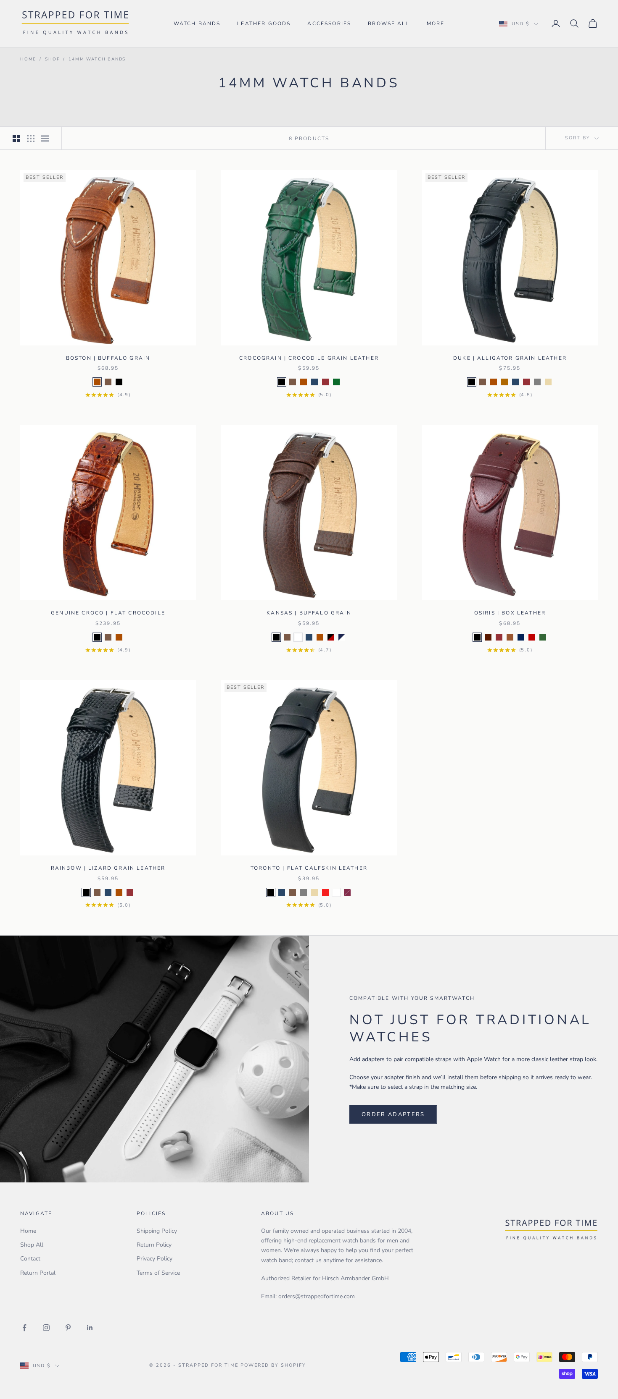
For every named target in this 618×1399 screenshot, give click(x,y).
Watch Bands (197, 23)
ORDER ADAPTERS (393, 1114)
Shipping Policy (157, 1231)
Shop (52, 59)
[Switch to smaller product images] (30, 138)
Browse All (389, 23)
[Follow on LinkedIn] (90, 1327)
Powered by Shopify (273, 1365)
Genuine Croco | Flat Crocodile (108, 612)
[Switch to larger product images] (16, 138)
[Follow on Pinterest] (68, 1327)
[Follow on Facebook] (24, 1327)
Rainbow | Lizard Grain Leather (108, 868)
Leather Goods (264, 23)
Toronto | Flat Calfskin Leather (309, 868)
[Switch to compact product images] (45, 138)
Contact (30, 1259)
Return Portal (37, 1273)
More (436, 23)
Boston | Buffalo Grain (108, 358)
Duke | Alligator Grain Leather (510, 358)
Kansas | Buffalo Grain (309, 612)
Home (28, 59)
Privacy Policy (154, 1259)
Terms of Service (158, 1273)
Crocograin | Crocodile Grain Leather (309, 358)
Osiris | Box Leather (510, 612)
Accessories (329, 23)
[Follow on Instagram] (46, 1327)
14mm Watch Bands (97, 59)
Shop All (31, 1245)
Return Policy (154, 1245)
